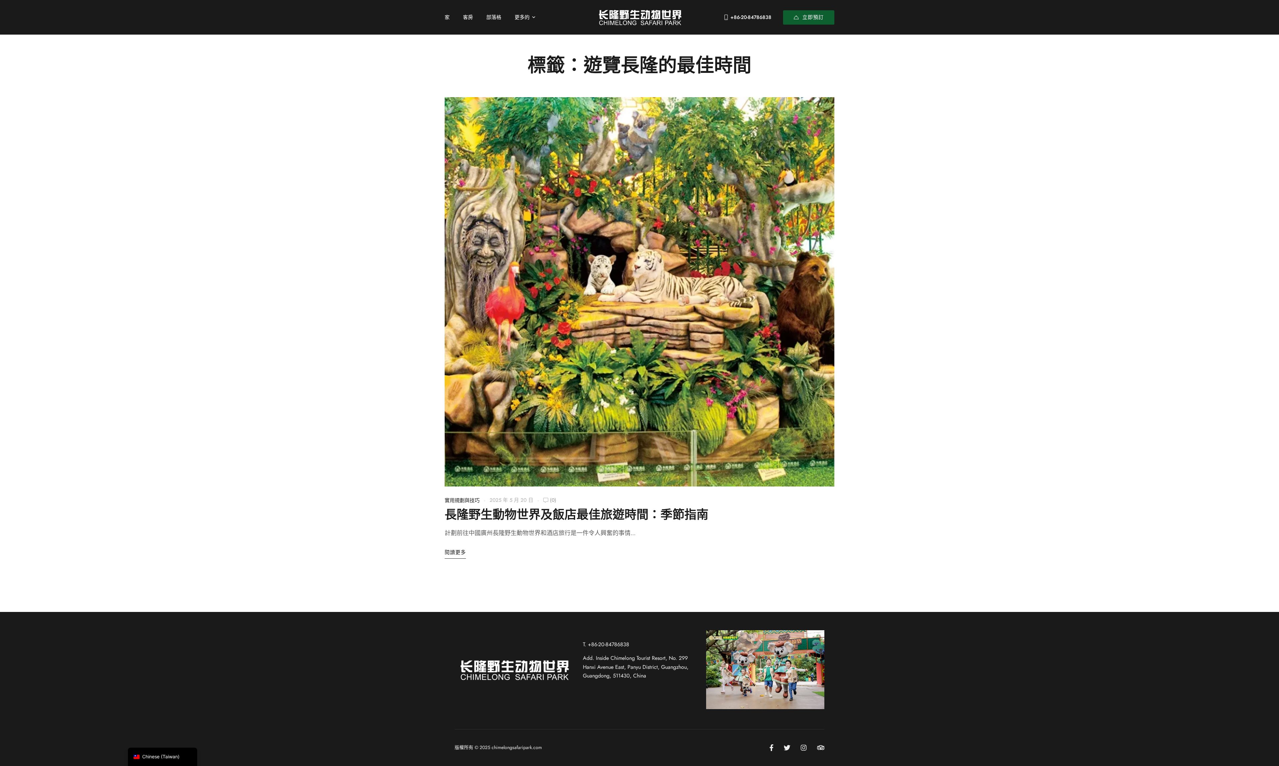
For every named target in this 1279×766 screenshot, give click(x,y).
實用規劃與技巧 (462, 500)
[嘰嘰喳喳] (787, 748)
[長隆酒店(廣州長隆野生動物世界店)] (639, 17)
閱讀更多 (455, 552)
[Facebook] (771, 748)
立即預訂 (813, 17)
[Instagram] (803, 748)
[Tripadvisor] (820, 748)
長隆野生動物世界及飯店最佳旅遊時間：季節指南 (576, 515)
